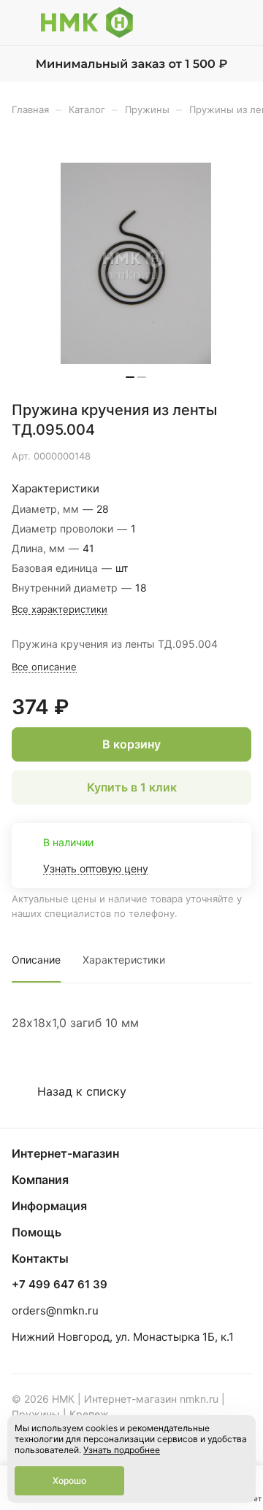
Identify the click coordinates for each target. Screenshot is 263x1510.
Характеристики (124, 959)
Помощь (36, 1232)
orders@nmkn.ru (55, 1310)
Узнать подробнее (121, 1449)
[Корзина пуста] (240, 22)
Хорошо (69, 1480)
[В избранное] (178, 456)
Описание (36, 959)
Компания (40, 1179)
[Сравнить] (210, 456)
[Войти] (211, 22)
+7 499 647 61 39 (59, 1284)
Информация (49, 1206)
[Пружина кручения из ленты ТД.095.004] (136, 263)
